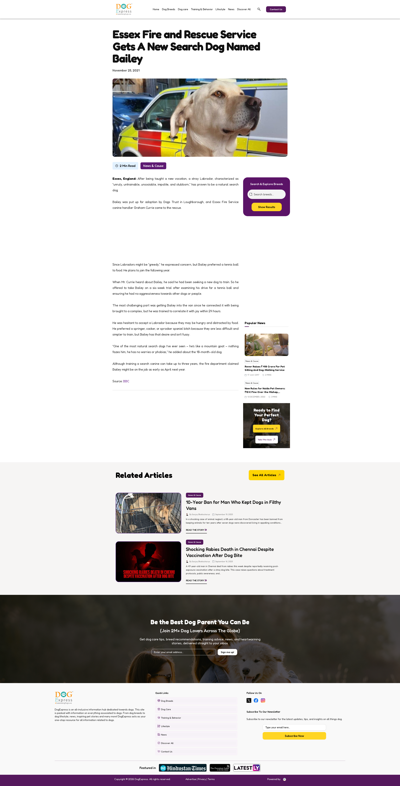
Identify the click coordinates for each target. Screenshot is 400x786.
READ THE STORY (196, 529)
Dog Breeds (168, 9)
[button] (259, 9)
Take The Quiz (265, 439)
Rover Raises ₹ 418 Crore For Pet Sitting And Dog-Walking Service (265, 368)
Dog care (183, 9)
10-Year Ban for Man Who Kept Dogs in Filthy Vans (233, 505)
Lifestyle (220, 9)
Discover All (244, 9)
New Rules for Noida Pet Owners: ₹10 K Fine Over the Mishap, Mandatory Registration (265, 390)
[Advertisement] (175, 238)
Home (156, 9)
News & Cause (153, 166)
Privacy (202, 779)
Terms (211, 779)
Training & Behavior (202, 9)
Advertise (190, 779)
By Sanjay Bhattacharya (199, 514)
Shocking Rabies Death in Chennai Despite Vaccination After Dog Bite (230, 552)
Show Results (266, 207)
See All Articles (264, 475)
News (231, 9)
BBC (126, 381)
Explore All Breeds (264, 428)
